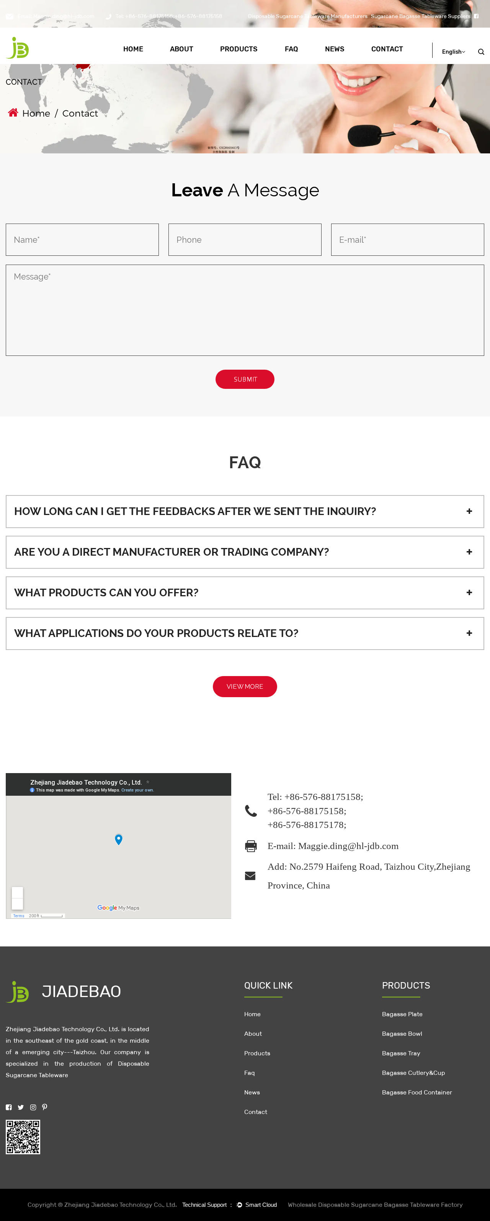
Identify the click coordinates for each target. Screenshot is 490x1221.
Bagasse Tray (250, 62)
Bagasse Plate (250, 63)
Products (239, 49)
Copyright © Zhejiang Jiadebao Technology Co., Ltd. (102, 1204)
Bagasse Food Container (417, 1092)
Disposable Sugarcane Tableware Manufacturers (308, 16)
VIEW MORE (245, 686)
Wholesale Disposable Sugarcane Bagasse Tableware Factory (375, 1204)
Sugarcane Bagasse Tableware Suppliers (420, 16)
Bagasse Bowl (249, 61)
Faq (291, 49)
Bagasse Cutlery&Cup (413, 1072)
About (181, 49)
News (335, 49)
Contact (387, 49)
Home (133, 49)
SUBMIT (246, 379)
